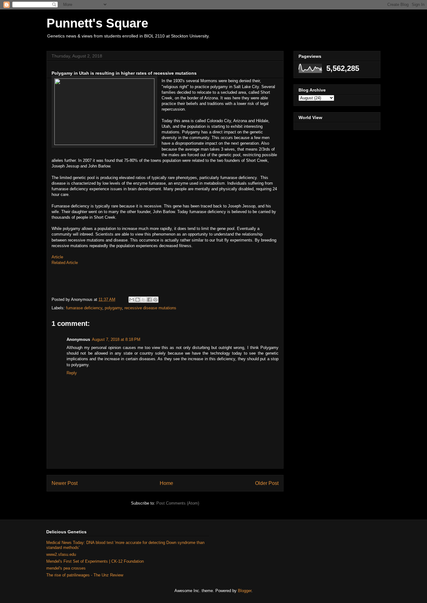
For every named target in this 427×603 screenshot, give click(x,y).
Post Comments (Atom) (177, 503)
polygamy (113, 308)
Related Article (65, 262)
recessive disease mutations (150, 308)
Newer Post (65, 483)
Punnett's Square (97, 23)
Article (57, 257)
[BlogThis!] (137, 300)
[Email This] (131, 300)
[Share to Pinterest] (155, 300)
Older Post (267, 483)
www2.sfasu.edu (61, 554)
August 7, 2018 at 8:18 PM (116, 339)
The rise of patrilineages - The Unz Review (84, 575)
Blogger (244, 590)
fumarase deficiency (84, 308)
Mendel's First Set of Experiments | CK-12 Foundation (95, 561)
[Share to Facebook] (149, 300)
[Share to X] (143, 300)
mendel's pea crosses (66, 568)
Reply (72, 373)
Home (166, 483)
